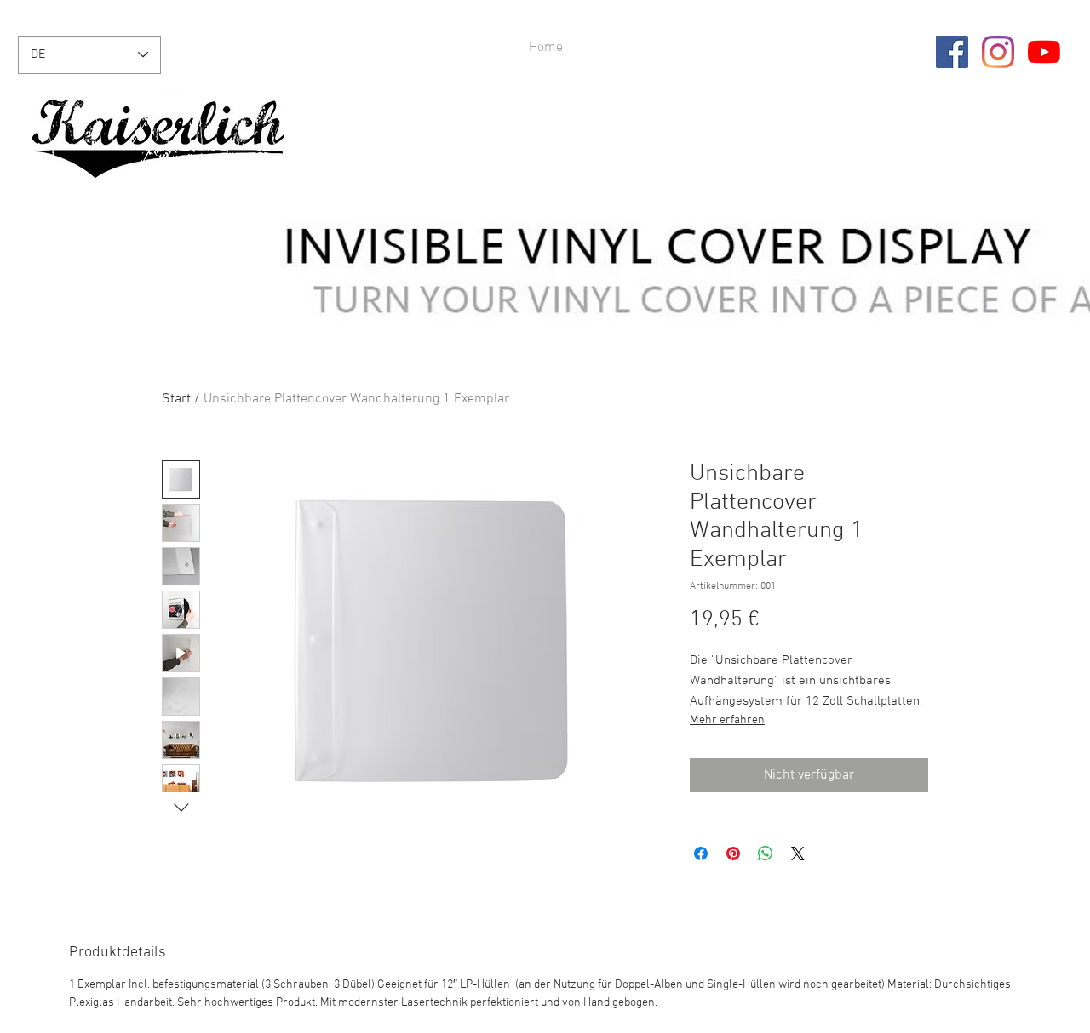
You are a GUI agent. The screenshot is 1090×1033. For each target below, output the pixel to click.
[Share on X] (798, 853)
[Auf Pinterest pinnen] (733, 853)
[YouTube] (1044, 52)
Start (176, 399)
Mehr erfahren (727, 720)
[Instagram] (998, 52)
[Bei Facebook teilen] (701, 853)
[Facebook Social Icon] (952, 52)
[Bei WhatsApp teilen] (765, 853)
